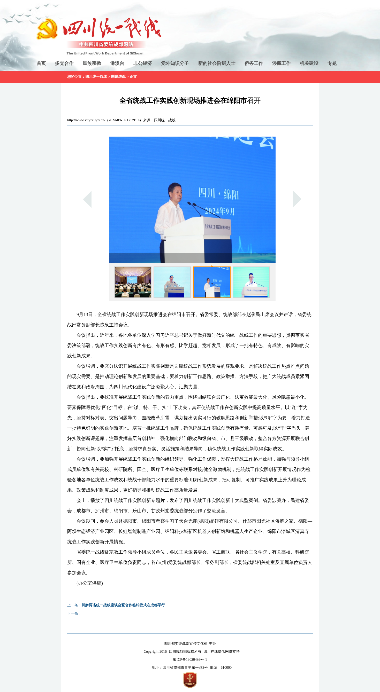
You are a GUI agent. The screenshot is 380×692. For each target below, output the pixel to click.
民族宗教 (92, 63)
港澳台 (117, 63)
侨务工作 (254, 63)
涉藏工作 (281, 63)
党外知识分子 (175, 63)
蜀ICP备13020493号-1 (190, 660)
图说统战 (118, 76)
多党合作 (64, 63)
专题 (332, 63)
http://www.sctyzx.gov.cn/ (86, 120)
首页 (41, 63)
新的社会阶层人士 (216, 63)
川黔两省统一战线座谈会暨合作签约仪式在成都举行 (123, 605)
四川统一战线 (96, 76)
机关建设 (309, 63)
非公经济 (142, 63)
